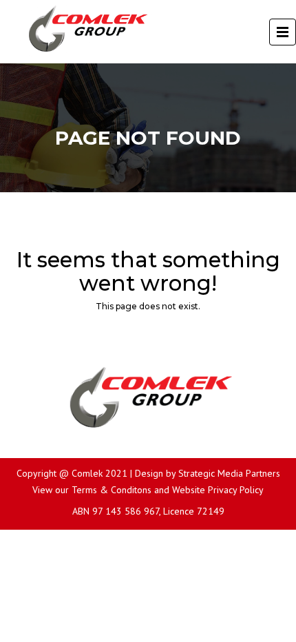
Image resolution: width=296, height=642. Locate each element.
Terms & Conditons (111, 490)
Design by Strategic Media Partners (207, 473)
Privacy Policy (236, 490)
